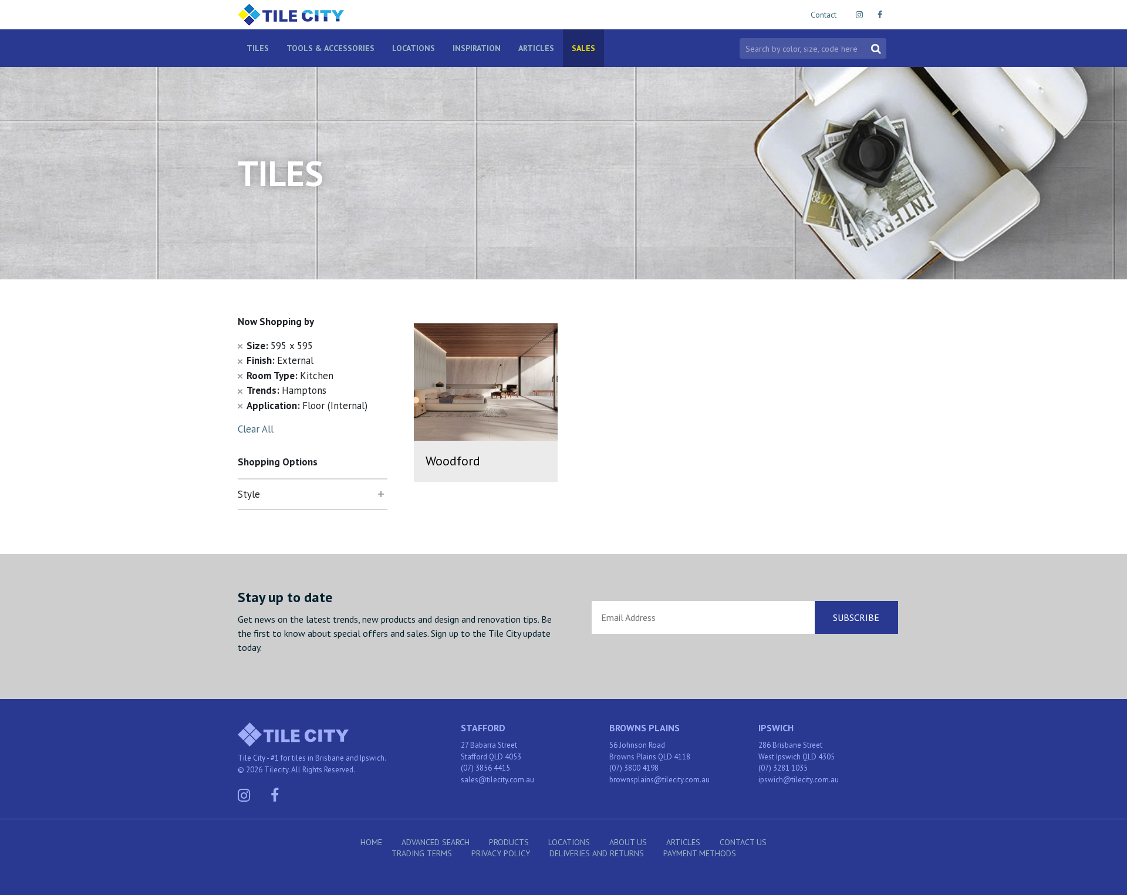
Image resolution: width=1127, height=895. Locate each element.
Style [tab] (249, 494)
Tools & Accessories (330, 48)
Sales (583, 48)
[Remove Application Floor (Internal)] (240, 405)
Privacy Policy (500, 853)
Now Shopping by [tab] (276, 321)
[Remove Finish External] (240, 360)
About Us (628, 842)
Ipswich (776, 728)
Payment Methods (699, 853)
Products (509, 842)
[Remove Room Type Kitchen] (240, 375)
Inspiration (477, 48)
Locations (413, 48)
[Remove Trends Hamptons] (240, 390)
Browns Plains (644, 728)
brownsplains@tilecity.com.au (659, 780)
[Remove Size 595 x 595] (240, 345)
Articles (536, 48)
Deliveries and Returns (596, 853)
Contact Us (743, 842)
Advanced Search (435, 842)
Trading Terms (422, 853)
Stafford (483, 728)
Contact (823, 14)
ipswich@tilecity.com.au (798, 780)
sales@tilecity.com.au (497, 780)
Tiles (258, 48)
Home (371, 842)
